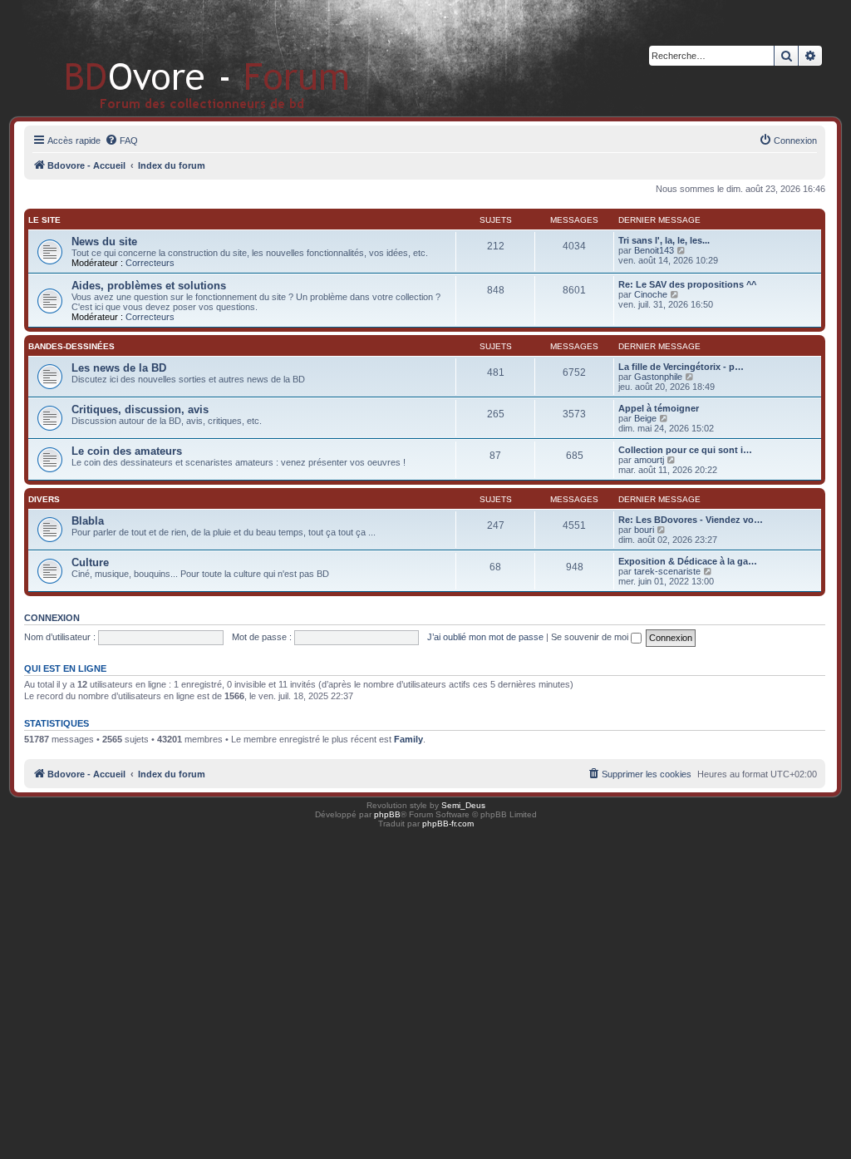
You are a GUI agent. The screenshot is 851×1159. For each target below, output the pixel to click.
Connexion (52, 618)
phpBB (387, 814)
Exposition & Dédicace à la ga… (687, 561)
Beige (645, 418)
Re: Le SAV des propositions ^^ (687, 284)
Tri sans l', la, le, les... (664, 240)
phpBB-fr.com (448, 823)
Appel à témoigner (658, 408)
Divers (44, 499)
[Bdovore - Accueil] (182, 58)
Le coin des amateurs (126, 451)
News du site (104, 241)
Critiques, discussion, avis (140, 409)
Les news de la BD (118, 368)
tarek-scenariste (667, 571)
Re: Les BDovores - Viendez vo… (690, 520)
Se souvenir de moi (591, 637)
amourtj (649, 460)
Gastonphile (658, 377)
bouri (644, 530)
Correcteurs (150, 263)
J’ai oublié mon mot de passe (485, 637)
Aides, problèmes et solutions (148, 285)
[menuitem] (121, 140)
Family (408, 739)
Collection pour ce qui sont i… (685, 450)
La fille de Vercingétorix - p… (681, 367)
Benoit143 (654, 250)
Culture (90, 562)
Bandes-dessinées (71, 346)
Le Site (44, 219)
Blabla (87, 521)
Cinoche (650, 294)
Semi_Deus (463, 805)
